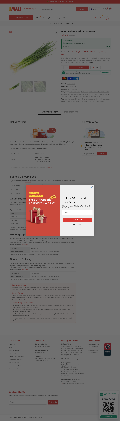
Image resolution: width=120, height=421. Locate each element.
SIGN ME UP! (77, 219)
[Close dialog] (92, 187)
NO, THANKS (77, 224)
